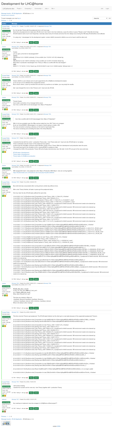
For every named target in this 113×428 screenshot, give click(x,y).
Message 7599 (15, 182)
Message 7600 (15, 283)
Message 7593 (15, 75)
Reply (31, 42)
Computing (28, 8)
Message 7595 (15, 114)
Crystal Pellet (6, 26)
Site (52, 8)
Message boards (6, 13)
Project (19, 8)
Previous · (4, 20)
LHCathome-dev (8, 8)
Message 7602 (15, 381)
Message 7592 (15, 46)
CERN (58, 426)
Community (38, 8)
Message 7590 (48, 26)
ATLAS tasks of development (21, 152)
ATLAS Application (17, 13)
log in (19, 18)
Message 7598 (15, 165)
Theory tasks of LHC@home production (24, 156)
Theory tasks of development (21, 154)
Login (107, 8)
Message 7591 (15, 26)
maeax (4, 47)
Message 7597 (15, 138)
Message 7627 (15, 399)
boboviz (4, 399)
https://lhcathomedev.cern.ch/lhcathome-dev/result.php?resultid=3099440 (33, 172)
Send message (6, 31)
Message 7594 (15, 97)
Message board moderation (8, 15)
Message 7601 (15, 312)
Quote (36, 42)
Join (102, 8)
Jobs (46, 8)
